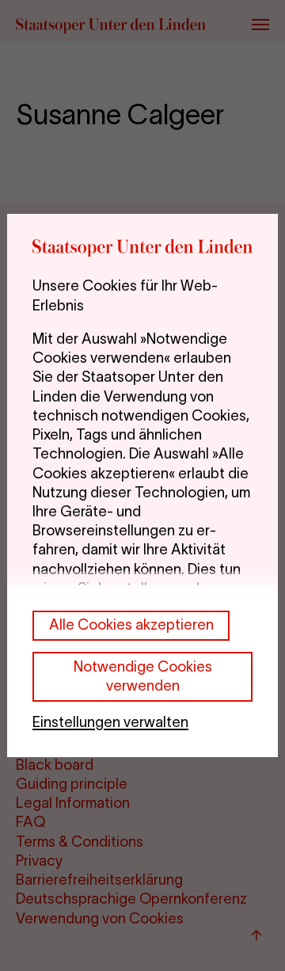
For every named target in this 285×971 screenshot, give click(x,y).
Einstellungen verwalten (110, 722)
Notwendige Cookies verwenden (143, 676)
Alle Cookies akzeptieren (131, 624)
